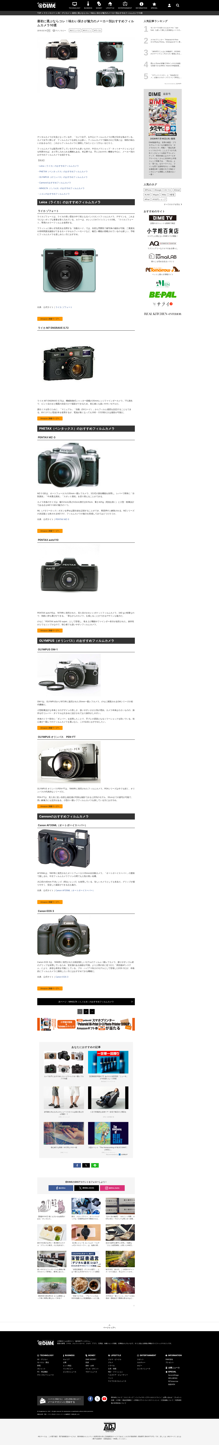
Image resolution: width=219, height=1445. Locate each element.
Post (86, 1165)
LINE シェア (95, 1165)
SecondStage (173, 1375)
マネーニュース (91, 1372)
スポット (140, 1359)
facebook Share (77, 1165)
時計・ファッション (115, 1372)
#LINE (147, 195)
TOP (39, 13)
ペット (110, 1378)
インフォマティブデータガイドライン (148, 1397)
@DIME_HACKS (88, 1188)
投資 (87, 1362)
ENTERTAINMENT (148, 1355)
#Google (157, 190)
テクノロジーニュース (45, 1375)
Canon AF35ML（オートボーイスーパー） (75, 890)
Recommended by (112, 1154)
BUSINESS (70, 1355)
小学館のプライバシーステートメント (146, 1400)
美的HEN (171, 1384)
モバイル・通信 (43, 1362)
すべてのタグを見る (172, 204)
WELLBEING (172, 1378)
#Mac (164, 195)
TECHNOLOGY (47, 1355)
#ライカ (97, 30)
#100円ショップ (159, 199)
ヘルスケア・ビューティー (118, 1375)
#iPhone (148, 190)
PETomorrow (173, 1381)
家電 (39, 1366)
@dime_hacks (114, 1188)
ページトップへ (109, 1327)
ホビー (139, 1366)
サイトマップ (128, 1397)
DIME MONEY (91, 1359)
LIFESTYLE (116, 1355)
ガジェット (41, 1369)
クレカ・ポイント (92, 1369)
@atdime (62, 1188)
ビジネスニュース (69, 1372)
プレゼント (170, 1362)
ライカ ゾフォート (64, 307)
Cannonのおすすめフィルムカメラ (55, 182)
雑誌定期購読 (127, 1400)
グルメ (110, 1362)
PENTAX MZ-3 (62, 519)
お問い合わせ (167, 1397)
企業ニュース (174, 1367)
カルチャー (141, 1362)
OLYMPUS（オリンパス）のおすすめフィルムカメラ (63, 177)
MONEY (91, 1355)
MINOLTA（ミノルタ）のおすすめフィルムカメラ (62, 188)
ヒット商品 (67, 1366)
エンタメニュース (143, 1369)
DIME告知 (169, 1359)
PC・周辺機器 (42, 1372)
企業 (64, 1362)
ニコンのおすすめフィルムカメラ (54, 194)
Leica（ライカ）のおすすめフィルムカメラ (59, 166)
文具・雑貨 (112, 1369)
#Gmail (177, 190)
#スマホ (168, 190)
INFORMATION (175, 1355)
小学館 (118, 1400)
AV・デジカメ (64, 13)
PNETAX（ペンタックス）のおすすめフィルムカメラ (63, 171)
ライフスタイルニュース (117, 1381)
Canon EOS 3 (62, 977)
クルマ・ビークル (114, 1359)
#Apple (156, 195)
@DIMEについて (116, 1397)
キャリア (66, 1359)
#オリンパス (75, 30)
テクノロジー (49, 13)
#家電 (172, 195)
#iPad (147, 199)
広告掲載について (167, 1400)
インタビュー (68, 1369)
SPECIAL (172, 1371)
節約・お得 (90, 1366)
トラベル (111, 1366)
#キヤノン (87, 30)
